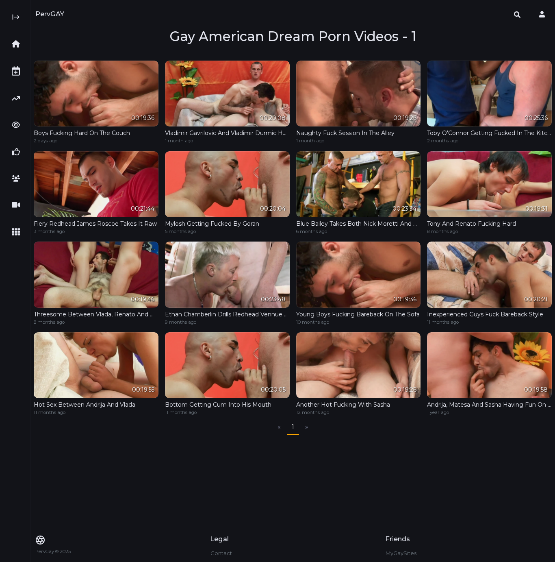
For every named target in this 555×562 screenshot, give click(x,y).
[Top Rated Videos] (18, 152)
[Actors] (18, 178)
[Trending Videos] (18, 98)
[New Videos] (18, 70)
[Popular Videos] (18, 125)
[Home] (18, 44)
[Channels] (18, 205)
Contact (221, 553)
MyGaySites (401, 553)
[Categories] (18, 232)
